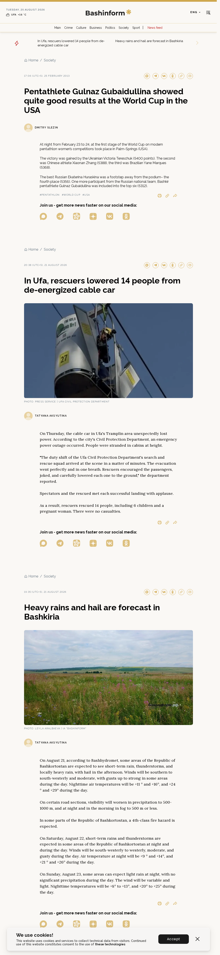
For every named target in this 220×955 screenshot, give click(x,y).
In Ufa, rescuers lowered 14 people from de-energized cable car (71, 43)
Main (57, 27)
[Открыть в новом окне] (43, 216)
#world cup (71, 194)
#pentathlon (50, 194)
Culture (81, 27)
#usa (86, 194)
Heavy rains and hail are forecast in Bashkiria (149, 41)
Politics (110, 27)
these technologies (110, 944)
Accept (173, 939)
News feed (155, 27)
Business (96, 27)
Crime (68, 27)
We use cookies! (34, 935)
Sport (136, 27)
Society (124, 27)
